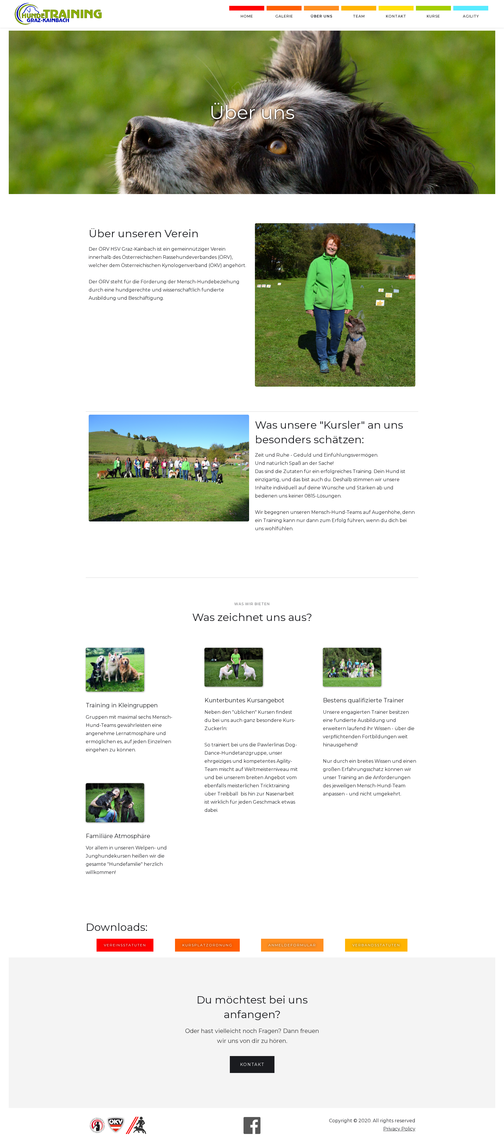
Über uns (321, 16)
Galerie (284, 16)
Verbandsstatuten (376, 945)
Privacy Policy (399, 1129)
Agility (471, 16)
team (359, 16)
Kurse (433, 16)
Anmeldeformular (292, 945)
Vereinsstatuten (125, 945)
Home (247, 16)
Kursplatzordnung (207, 945)
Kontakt (396, 16)
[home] (58, 14)
